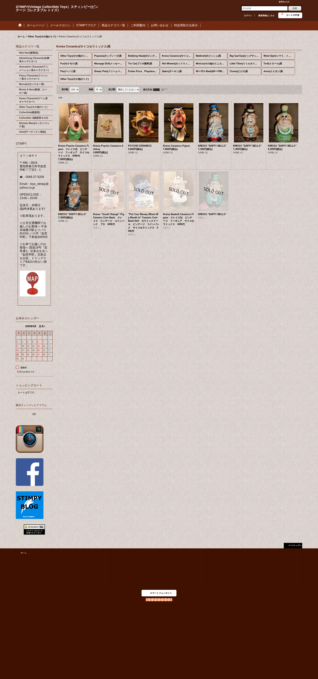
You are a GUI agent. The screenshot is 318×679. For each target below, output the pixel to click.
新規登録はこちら (266, 15)
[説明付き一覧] (165, 89)
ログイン (248, 15)
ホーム (24, 553)
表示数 (65, 89)
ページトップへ (294, 545)
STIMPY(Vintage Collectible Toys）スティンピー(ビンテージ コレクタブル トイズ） (57, 8)
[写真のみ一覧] (157, 89)
